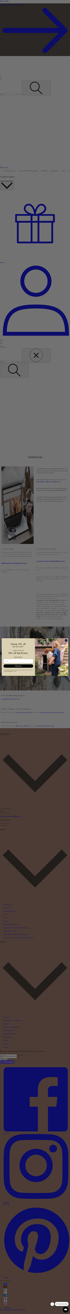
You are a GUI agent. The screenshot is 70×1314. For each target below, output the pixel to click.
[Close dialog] (66, 640)
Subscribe (18, 666)
